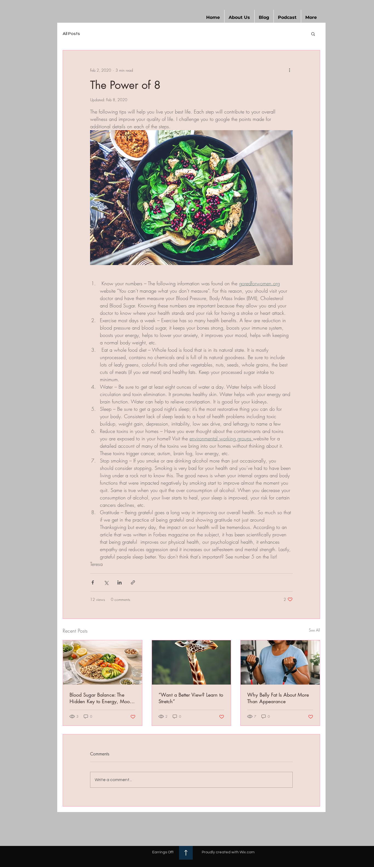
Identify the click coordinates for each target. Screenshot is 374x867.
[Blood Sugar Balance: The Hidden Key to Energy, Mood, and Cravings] (102, 662)
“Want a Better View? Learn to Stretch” (191, 698)
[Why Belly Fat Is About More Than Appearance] (280, 662)
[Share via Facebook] (92, 582)
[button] (239, 17)
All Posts (71, 33)
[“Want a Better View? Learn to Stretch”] (191, 662)
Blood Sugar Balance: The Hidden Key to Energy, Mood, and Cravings (102, 698)
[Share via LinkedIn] (119, 582)
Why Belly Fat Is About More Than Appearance (278, 698)
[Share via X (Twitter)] (106, 582)
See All (314, 630)
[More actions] (289, 70)
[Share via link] (133, 582)
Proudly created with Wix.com (228, 852)
